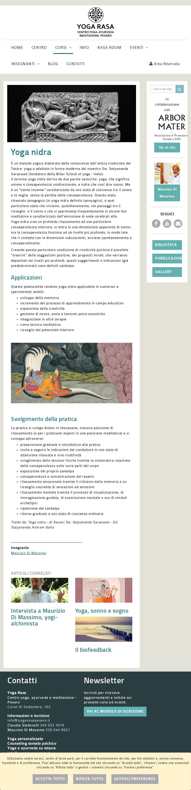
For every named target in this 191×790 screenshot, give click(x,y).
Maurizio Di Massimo (28, 553)
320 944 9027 (58, 730)
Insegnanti (23, 64)
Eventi (137, 47)
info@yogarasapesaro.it (28, 720)
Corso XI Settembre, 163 (29, 707)
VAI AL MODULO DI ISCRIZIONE (115, 711)
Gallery (163, 272)
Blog (53, 64)
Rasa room (109, 47)
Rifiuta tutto (89, 779)
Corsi (61, 47)
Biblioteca (166, 245)
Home (17, 47)
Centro (39, 47)
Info (84, 47)
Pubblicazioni (168, 258)
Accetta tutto (50, 779)
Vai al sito (167, 147)
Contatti (75, 64)
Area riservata (166, 64)
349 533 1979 (52, 725)
